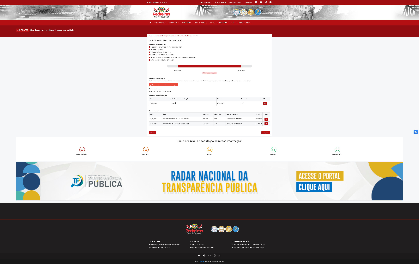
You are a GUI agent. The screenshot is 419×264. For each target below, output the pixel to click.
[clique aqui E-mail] (199, 255)
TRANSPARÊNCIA (222, 23)
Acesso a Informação (162, 36)
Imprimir (266, 133)
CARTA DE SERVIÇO (200, 23)
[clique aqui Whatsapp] (220, 255)
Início (150, 36)
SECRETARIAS (186, 23)
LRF (233, 23)
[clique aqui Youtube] (209, 255)
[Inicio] (150, 23)
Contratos (188, 36)
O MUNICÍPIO (173, 23)
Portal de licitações (177, 36)
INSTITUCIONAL (160, 23)
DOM (211, 23)
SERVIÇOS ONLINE (245, 23)
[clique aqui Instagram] (215, 255)
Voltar (153, 133)
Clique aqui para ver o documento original (164, 85)
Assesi (202, 261)
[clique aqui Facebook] (204, 255)
